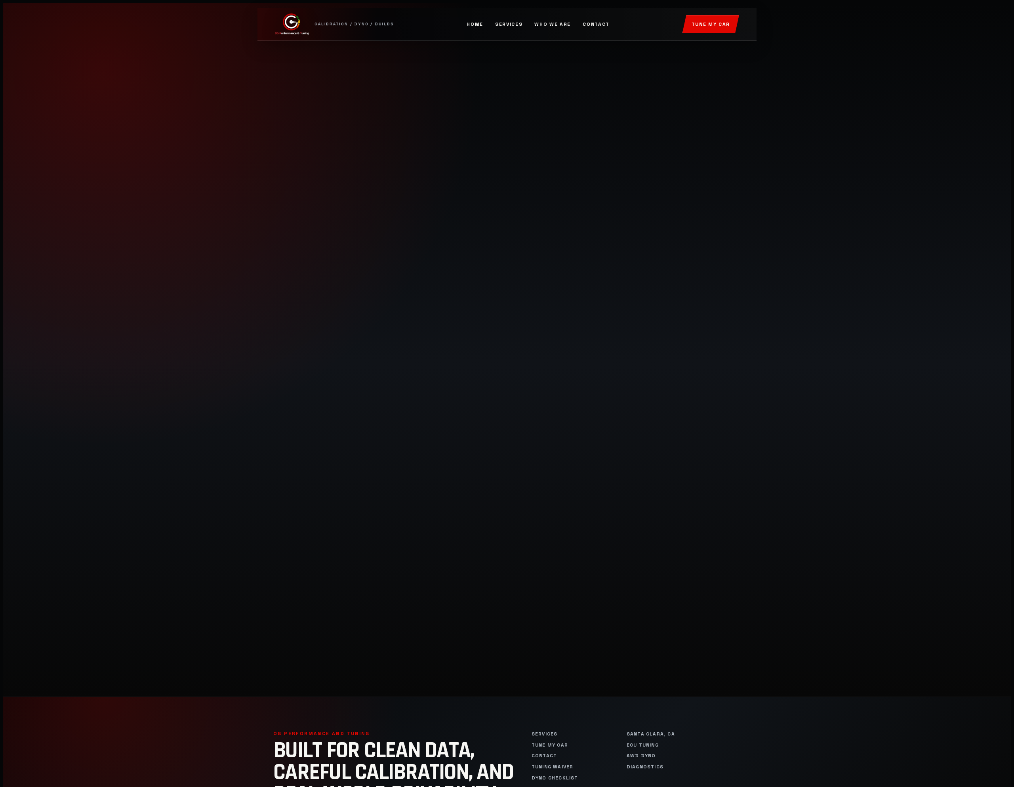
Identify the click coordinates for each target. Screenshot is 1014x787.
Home (475, 24)
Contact (596, 24)
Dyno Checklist (555, 778)
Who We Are (552, 24)
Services (508, 24)
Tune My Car (711, 24)
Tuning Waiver (553, 767)
